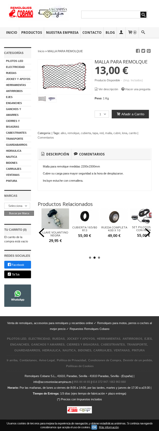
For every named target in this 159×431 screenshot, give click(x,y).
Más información (109, 427)
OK (94, 427)
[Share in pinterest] (148, 51)
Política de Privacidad (71, 360)
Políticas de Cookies (80, 366)
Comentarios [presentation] (91, 154)
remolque (73, 133)
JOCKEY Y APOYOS (18, 79)
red (101, 133)
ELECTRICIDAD (15, 67)
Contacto (92, 32)
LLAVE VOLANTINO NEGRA (55, 233)
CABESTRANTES (16, 132)
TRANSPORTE (14, 138)
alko (63, 133)
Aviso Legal (47, 360)
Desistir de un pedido (137, 360)
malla (108, 133)
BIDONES (11, 162)
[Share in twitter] (143, 51)
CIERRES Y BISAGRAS (13, 124)
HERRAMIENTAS (16, 85)
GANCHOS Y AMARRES (13, 112)
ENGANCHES (14, 103)
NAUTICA (11, 156)
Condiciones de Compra (104, 360)
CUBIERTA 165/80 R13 (84, 228)
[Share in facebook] (138, 51)
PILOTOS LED (14, 61)
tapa (95, 133)
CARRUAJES (13, 168)
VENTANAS (13, 174)
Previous (41, 233)
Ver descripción (108, 89)
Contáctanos (28, 360)
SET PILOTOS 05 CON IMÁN (143, 228)
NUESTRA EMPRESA (62, 32)
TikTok (16, 274)
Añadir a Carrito (132, 114)
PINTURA (11, 181)
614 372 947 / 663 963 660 (109, 381)
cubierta (86, 133)
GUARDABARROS (16, 144)
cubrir (116, 133)
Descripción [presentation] (57, 154)
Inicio (11, 32)
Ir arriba (12, 360)
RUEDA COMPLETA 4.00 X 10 (114, 228)
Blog (110, 32)
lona (124, 133)
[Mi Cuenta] (121, 32)
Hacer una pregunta (137, 89)
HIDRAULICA (13, 150)
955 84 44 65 (82, 381)
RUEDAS (11, 73)
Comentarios (46, 137)
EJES (9, 97)
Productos (31, 32)
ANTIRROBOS (14, 91)
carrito (133, 133)
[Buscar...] (143, 32)
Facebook (18, 265)
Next (148, 233)
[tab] (55, 154)
